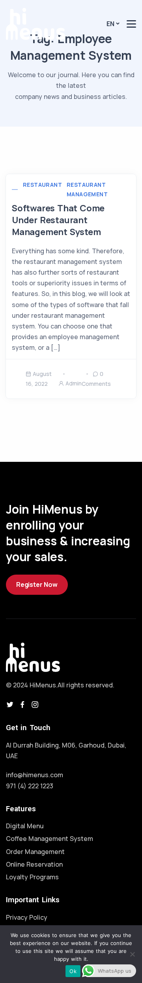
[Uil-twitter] (10, 704)
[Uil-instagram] (35, 704)
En (110, 23)
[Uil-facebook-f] (22, 704)
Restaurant (42, 184)
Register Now (37, 584)
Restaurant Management (87, 189)
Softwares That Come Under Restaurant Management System (58, 220)
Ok (73, 971)
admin (73, 383)
